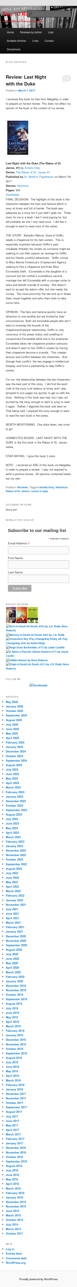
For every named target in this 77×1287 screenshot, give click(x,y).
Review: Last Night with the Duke (26, 80)
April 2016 (12, 1184)
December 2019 (16, 986)
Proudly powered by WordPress (38, 1279)
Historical (22, 186)
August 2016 (14, 1166)
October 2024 (14, 756)
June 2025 (12, 729)
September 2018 (16, 1053)
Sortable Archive (16, 40)
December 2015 (16, 1202)
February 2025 (15, 742)
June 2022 (12, 877)
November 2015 (16, 1206)
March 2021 (13, 922)
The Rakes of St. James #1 (33, 172)
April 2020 (12, 967)
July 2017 (12, 1116)
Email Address (19, 543)
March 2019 (13, 1026)
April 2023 (12, 832)
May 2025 (12, 733)
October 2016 (14, 1157)
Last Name (15, 572)
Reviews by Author (31, 32)
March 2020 (13, 972)
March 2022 (13, 891)
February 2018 (15, 1085)
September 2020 (16, 945)
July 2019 (12, 1008)
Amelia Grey (32, 168)
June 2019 (12, 1013)
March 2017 (13, 1134)
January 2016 (14, 1197)
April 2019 (12, 1022)
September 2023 (16, 810)
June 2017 (12, 1121)
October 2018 (14, 1049)
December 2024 (16, 751)
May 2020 (12, 963)
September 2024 (16, 760)
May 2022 (12, 882)
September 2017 (16, 1107)
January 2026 (14, 706)
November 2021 (16, 905)
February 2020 (15, 977)
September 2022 (16, 864)
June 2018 (12, 1067)
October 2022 (14, 859)
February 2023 (15, 841)
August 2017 (14, 1112)
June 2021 (12, 914)
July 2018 (12, 1062)
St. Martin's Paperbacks (39, 177)
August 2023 (14, 814)
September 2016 (16, 1161)
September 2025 (16, 715)
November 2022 (16, 855)
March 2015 (13, 1215)
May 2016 (12, 1179)
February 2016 (15, 1193)
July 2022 (12, 873)
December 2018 (16, 1040)
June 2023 (12, 823)
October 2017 (14, 1103)
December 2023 (16, 801)
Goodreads (12, 195)
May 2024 (12, 778)
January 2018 (14, 1089)
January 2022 (14, 900)
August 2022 (14, 869)
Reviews (22, 487)
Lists (50, 32)
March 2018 (13, 1080)
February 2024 (15, 792)
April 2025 (12, 738)
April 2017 (12, 1130)
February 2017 (15, 1139)
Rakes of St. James (18, 491)
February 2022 (15, 895)
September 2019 (16, 999)
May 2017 (12, 1125)
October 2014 (14, 1220)
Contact (49, 40)
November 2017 (16, 1098)
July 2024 (12, 769)
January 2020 (14, 981)
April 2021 (12, 918)
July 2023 (12, 819)
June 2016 (12, 1175)
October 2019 (14, 995)
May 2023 (12, 828)
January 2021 (14, 931)
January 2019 (14, 1035)
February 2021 (15, 927)
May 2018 (12, 1071)
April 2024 (12, 783)
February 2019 (15, 1031)
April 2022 (12, 886)
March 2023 (13, 837)
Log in (10, 1249)
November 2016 (16, 1152)
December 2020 (16, 936)
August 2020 (14, 950)
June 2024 (12, 774)
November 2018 (16, 1044)
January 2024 (14, 796)
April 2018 (12, 1076)
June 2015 (12, 1211)
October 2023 (14, 805)
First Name (15, 558)
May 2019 (12, 1017)
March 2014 (13, 1229)
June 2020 (12, 959)
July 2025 (12, 724)
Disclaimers (14, 49)
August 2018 (14, 1058)
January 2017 (14, 1143)
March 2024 (13, 787)
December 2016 (16, 1148)
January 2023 (14, 846)
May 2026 (12, 702)
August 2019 (14, 1003)
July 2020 (12, 954)
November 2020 (16, 941)
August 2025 (14, 720)
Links (35, 40)
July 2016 (12, 1170)
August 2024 (14, 765)
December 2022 (16, 850)
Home (10, 32)
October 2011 (14, 1233)
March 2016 (13, 1188)
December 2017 (16, 1094)
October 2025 (14, 711)
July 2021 (12, 909)
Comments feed (16, 1258)
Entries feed (14, 1253)
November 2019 (16, 990)
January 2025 (14, 747)
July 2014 (12, 1224)
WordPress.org (16, 1263)
